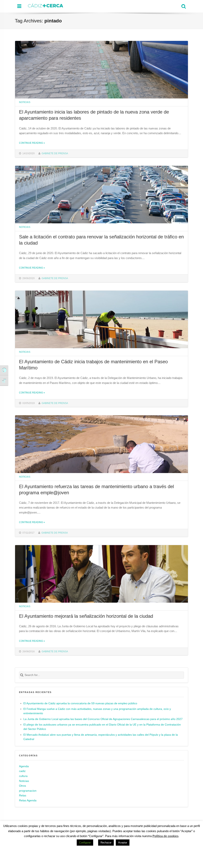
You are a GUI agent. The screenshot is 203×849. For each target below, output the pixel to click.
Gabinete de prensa (55, 153)
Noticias (24, 102)
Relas (22, 795)
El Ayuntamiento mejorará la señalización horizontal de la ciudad (86, 616)
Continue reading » (32, 143)
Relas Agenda (27, 800)
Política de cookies (165, 836)
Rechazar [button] (106, 842)
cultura (23, 776)
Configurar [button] (85, 842)
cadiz (22, 771)
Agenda (24, 766)
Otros (22, 785)
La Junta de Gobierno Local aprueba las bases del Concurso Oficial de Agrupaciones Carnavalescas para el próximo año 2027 (103, 719)
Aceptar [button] (122, 842)
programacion (27, 790)
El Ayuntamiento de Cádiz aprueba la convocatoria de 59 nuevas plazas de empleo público (80, 703)
